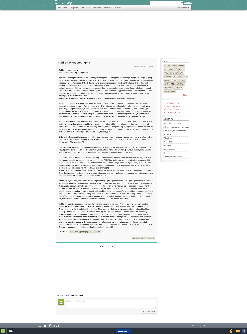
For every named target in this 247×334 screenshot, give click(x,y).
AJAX (173, 92)
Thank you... (169, 138)
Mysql (184, 80)
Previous (103, 246)
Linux (185, 77)
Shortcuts (168, 69)
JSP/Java (168, 88)
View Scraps (62, 8)
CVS (166, 84)
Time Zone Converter (172, 106)
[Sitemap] (61, 326)
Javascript (174, 73)
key (91, 232)
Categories (74, 8)
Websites (177, 77)
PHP (175, 69)
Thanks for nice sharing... (174, 157)
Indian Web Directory (172, 103)
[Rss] (56, 326)
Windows (168, 77)
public (97, 232)
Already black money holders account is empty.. (176, 127)
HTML (172, 84)
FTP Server (178, 88)
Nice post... (168, 146)
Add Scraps (108, 8)
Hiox (10, 331)
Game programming (172, 80)
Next (111, 246)
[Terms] (50, 326)
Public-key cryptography (78, 232)
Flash (166, 92)
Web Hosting (196, 326)
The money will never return (175, 131)
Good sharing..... (170, 149)
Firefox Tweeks (178, 66)
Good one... (168, 142)
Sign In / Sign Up (183, 7)
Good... (167, 153)
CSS (166, 73)
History (118, 8)
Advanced (188, 3)
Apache (167, 66)
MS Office (180, 84)
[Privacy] (45, 326)
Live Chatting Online (172, 112)
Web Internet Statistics (172, 109)
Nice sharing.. (169, 134)
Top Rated (97, 8)
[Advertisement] (108, 32)
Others (181, 69)
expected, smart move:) (173, 123)
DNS (182, 73)
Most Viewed (85, 8)
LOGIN (66, 295)
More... (186, 95)
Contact (39, 326)
